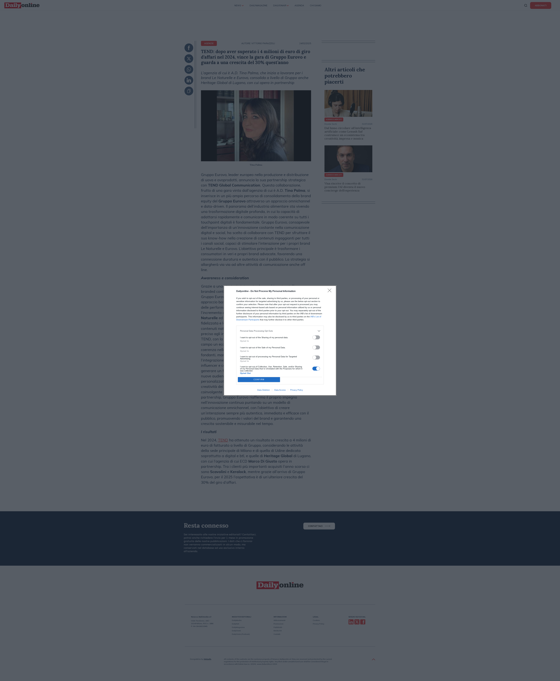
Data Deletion (263, 390)
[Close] (330, 291)
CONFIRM (259, 379)
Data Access (280, 390)
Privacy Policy (296, 390)
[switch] (316, 337)
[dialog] (280, 340)
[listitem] (280, 330)
